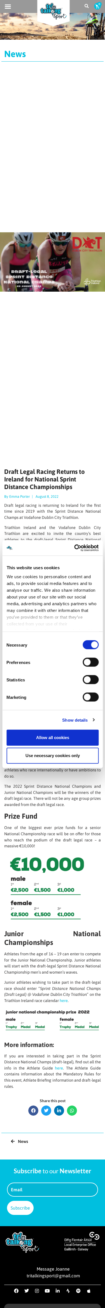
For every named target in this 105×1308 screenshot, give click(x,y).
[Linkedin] (57, 1290)
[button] (8, 6)
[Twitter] (26, 1290)
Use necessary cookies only (52, 755)
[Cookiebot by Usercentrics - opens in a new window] (75, 547)
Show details (75, 719)
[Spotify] (78, 1290)
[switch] (91, 662)
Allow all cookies (52, 737)
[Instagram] (36, 1290)
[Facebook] (16, 1290)
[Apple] (88, 1290)
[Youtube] (47, 1290)
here (64, 1000)
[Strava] (68, 1290)
